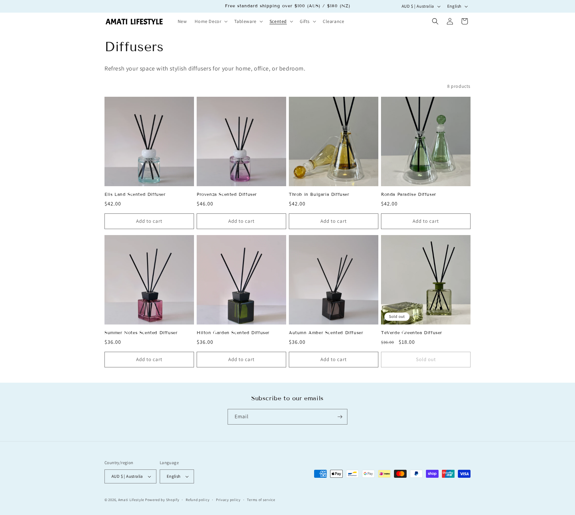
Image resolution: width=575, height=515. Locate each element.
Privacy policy (228, 499)
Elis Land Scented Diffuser (135, 194)
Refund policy (197, 499)
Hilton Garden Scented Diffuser (233, 332)
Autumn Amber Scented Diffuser (326, 332)
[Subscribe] (339, 417)
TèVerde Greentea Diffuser (411, 332)
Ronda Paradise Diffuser (408, 194)
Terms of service (261, 499)
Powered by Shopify (162, 499)
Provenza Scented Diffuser (227, 194)
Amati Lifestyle (131, 499)
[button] (210, 21)
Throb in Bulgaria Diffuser (319, 194)
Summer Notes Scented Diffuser (140, 332)
